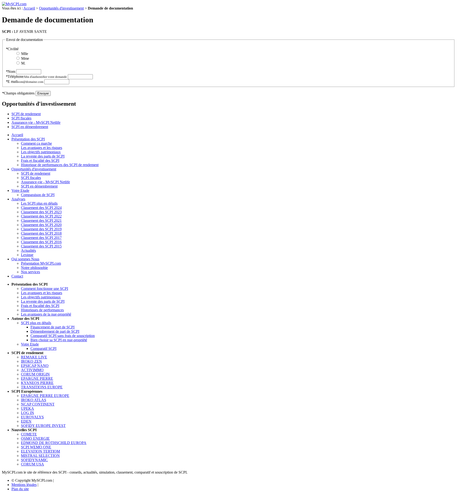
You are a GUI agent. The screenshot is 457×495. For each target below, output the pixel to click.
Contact (17, 276)
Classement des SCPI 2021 (41, 220)
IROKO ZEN (31, 361)
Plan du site (20, 489)
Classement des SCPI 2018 (41, 233)
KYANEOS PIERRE (37, 383)
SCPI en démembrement (29, 127)
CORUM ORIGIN (35, 374)
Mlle (24, 54)
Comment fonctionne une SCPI (44, 289)
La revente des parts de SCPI (43, 156)
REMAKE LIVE (34, 357)
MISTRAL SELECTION (40, 456)
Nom (10, 71)
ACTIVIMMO (32, 370)
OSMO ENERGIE (35, 438)
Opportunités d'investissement (61, 8)
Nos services (30, 272)
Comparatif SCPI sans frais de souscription (62, 336)
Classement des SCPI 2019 (41, 229)
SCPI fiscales (21, 118)
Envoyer (43, 93)
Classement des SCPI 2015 (41, 246)
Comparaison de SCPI (38, 195)
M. (23, 63)
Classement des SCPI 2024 (41, 208)
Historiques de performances (42, 310)
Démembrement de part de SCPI (54, 331)
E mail (24, 81)
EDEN (26, 421)
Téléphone (36, 76)
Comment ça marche (36, 143)
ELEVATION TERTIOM (40, 451)
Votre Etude (20, 190)
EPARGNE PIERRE (37, 378)
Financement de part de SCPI (52, 327)
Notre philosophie (34, 268)
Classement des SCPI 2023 (41, 212)
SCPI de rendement (26, 114)
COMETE (29, 434)
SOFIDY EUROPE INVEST (43, 426)
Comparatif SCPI (43, 348)
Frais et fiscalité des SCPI (40, 160)
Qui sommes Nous (25, 259)
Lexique (27, 255)
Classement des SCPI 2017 (41, 238)
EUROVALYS (32, 417)
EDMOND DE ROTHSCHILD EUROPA (53, 443)
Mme (25, 58)
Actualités (28, 250)
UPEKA (27, 408)
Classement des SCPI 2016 (41, 242)
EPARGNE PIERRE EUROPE (45, 396)
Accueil (29, 8)
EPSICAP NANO (35, 366)
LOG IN (27, 413)
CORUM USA (32, 464)
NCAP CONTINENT (38, 404)
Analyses (18, 199)
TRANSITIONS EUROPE (42, 387)
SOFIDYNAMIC (34, 460)
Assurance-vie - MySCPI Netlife (35, 122)
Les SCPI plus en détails (39, 203)
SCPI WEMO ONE (36, 447)
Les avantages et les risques (41, 148)
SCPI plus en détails (36, 323)
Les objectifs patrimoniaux (41, 152)
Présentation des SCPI (28, 139)
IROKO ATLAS (33, 400)
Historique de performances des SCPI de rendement (60, 165)
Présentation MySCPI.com (41, 263)
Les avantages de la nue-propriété (46, 314)
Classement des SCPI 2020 (41, 225)
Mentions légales (24, 485)
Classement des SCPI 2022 (41, 216)
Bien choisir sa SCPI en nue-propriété (58, 340)
